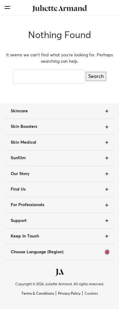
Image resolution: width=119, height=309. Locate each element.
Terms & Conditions (37, 294)
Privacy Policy (69, 294)
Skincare (19, 111)
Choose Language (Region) (37, 252)
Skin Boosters (24, 127)
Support (19, 221)
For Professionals (27, 205)
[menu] (7, 7)
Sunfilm (18, 158)
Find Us (18, 189)
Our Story (20, 174)
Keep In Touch (25, 236)
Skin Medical (23, 142)
